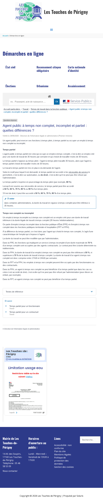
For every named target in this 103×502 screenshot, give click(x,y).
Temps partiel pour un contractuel (23, 312)
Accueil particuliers (12, 109)
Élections (10, 86)
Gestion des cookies (64, 466)
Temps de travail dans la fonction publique (49, 109)
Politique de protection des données (61, 460)
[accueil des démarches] (49, 96)
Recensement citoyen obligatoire (49, 69)
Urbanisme (42, 86)
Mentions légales (62, 454)
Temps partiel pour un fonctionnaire (24, 306)
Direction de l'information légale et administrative (22, 329)
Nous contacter (10, 470)
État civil (10, 67)
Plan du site (60, 451)
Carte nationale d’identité (76, 69)
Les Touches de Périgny (66, 11)
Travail (26, 109)
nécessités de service (78, 172)
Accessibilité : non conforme (63, 447)
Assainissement (76, 86)
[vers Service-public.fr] (77, 102)
